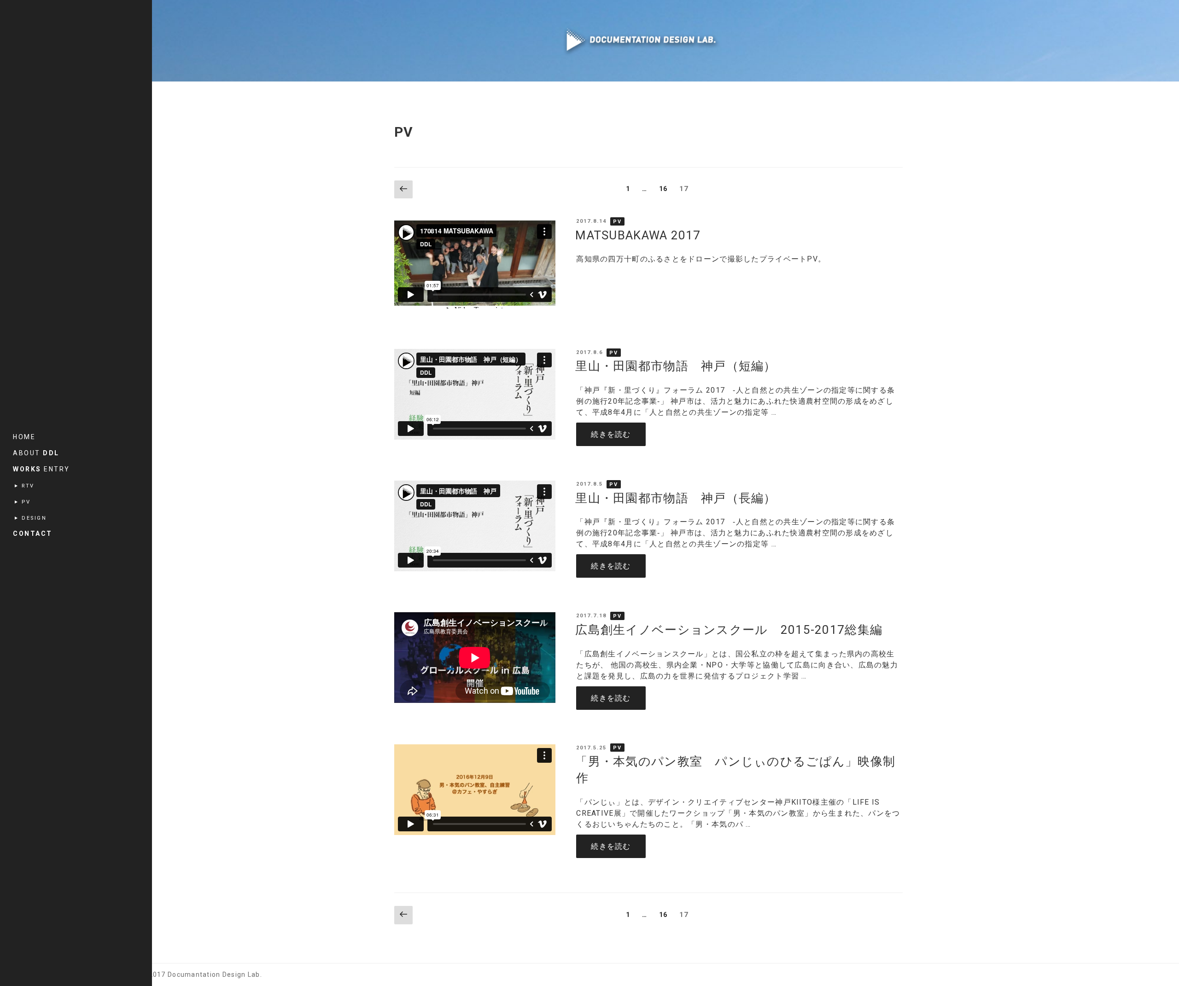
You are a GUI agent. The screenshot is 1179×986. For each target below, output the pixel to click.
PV (617, 221)
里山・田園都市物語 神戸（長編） (675, 498)
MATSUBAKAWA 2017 (637, 235)
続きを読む (618, 434)
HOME (24, 437)
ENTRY (41, 469)
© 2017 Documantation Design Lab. (201, 974)
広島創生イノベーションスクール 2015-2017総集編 (728, 630)
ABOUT (36, 453)
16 (663, 191)
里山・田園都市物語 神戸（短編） (675, 366)
